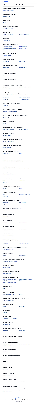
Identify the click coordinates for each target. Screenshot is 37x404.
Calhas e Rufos (5, 330)
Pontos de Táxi (5, 369)
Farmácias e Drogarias (6, 168)
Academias (4, 306)
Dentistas (4, 123)
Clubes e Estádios (22, 306)
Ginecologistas (21, 69)
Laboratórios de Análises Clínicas (24, 194)
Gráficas (4, 357)
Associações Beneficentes (7, 46)
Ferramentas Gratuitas (28, 399)
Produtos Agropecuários (7, 88)
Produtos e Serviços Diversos (24, 99)
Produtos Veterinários (6, 267)
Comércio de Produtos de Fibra (8, 249)
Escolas (4, 155)
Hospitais (4, 194)
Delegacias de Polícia (6, 204)
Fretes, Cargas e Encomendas (8, 375)
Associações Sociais (6, 40)
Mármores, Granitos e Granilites (8, 10)
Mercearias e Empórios (6, 241)
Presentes (20, 188)
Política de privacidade (19, 399)
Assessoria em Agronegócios (8, 34)
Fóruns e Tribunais (22, 204)
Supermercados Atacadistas (24, 243)
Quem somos (7, 399)
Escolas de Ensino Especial (7, 156)
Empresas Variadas (6, 97)
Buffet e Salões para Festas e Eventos (9, 174)
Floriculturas (5, 188)
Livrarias (4, 22)
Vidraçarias (21, 332)
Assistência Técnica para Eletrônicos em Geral (10, 95)
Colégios (20, 153)
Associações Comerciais (23, 46)
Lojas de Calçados (6, 389)
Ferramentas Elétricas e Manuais (8, 141)
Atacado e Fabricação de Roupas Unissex (10, 282)
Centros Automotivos (6, 228)
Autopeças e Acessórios (7, 147)
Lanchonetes (5, 222)
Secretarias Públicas (22, 255)
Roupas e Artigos (22, 61)
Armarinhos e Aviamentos (7, 388)
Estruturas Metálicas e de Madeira (8, 210)
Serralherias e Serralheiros (7, 332)
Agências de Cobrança (6, 16)
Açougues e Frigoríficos (7, 55)
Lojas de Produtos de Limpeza (8, 28)
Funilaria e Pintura (22, 228)
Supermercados (5, 243)
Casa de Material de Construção (8, 235)
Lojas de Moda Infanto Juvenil (24, 389)
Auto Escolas (5, 351)
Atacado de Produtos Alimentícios (8, 129)
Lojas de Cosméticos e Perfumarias (25, 168)
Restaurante (5, 312)
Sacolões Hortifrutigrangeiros (24, 241)
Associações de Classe (23, 48)
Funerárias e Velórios (6, 324)
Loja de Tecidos (5, 99)
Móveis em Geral (5, 105)
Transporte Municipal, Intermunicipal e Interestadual (9, 382)
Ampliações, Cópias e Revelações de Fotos (10, 318)
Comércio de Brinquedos (7, 273)
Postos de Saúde (5, 196)
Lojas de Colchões (6, 61)
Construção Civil (22, 330)
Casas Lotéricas (21, 180)
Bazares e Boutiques (22, 388)
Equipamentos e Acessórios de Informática (10, 261)
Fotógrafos (4, 288)
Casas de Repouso (6, 67)
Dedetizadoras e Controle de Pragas (9, 294)
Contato (12, 399)
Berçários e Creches (6, 153)
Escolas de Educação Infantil (24, 155)
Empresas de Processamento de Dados (25, 338)
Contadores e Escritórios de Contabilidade (10, 111)
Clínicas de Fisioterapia (7, 69)
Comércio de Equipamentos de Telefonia (10, 363)
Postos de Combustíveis (23, 229)
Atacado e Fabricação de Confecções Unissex (25, 280)
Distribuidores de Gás (22, 94)
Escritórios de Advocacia (23, 162)
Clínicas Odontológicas (23, 67)
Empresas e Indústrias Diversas (24, 97)
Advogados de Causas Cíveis (8, 162)
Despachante (21, 294)
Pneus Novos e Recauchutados (8, 229)
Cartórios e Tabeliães (22, 202)
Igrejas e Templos (6, 216)
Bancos (4, 180)
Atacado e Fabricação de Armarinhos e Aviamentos (9, 280)
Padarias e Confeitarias (23, 222)
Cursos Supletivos (6, 117)
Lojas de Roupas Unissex (7, 391)
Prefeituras (4, 255)
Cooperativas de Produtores (24, 34)
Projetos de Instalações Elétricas (8, 300)
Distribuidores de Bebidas (23, 129)
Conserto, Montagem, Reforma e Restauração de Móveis (8, 345)
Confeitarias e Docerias (7, 135)
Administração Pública (6, 202)
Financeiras (5, 182)
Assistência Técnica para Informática (9, 338)
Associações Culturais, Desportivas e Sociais (9, 49)
